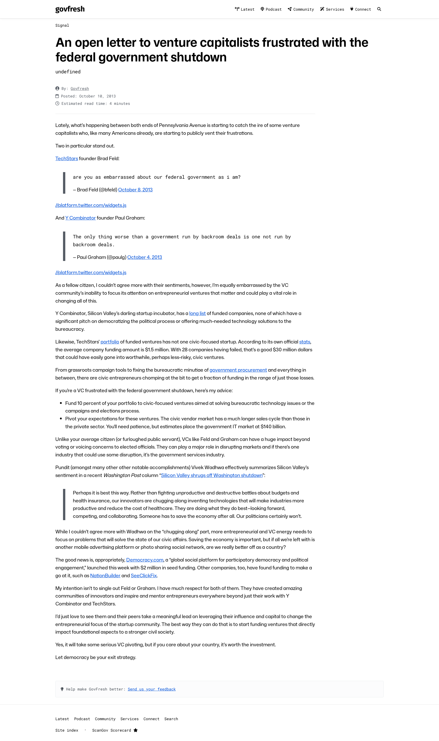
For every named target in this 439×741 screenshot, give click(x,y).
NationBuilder (105, 575)
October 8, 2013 (135, 189)
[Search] (379, 9)
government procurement (238, 369)
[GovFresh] (69, 9)
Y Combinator (80, 217)
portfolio (110, 341)
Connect (363, 9)
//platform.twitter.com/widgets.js (90, 205)
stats (304, 341)
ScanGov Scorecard (112, 730)
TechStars (66, 158)
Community (303, 9)
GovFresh (80, 88)
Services (335, 9)
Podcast (274, 9)
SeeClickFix (144, 575)
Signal (62, 25)
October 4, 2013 (144, 257)
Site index (66, 730)
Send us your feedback (152, 688)
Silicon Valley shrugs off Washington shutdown (211, 475)
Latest (248, 9)
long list (197, 313)
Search (171, 718)
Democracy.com (144, 559)
